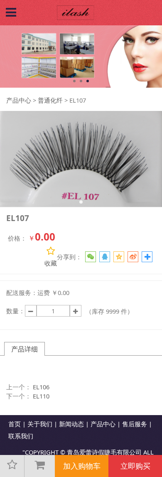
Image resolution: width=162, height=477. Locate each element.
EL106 (41, 387)
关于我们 (39, 424)
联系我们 (20, 436)
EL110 (41, 396)
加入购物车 (82, 466)
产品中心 (18, 100)
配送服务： (21, 292)
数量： (15, 311)
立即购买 (135, 466)
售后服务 (134, 424)
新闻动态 (71, 424)
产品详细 (24, 349)
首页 (14, 424)
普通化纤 (50, 100)
